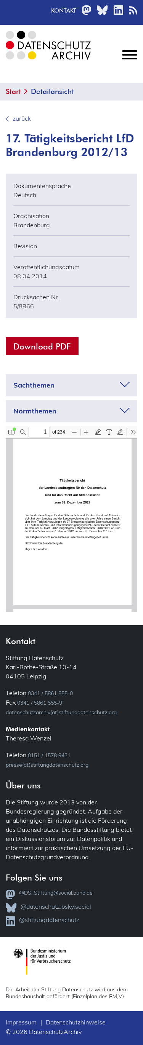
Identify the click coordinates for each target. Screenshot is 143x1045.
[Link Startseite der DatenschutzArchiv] (48, 51)
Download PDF (42, 346)
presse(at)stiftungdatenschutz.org (47, 764)
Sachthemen (34, 385)
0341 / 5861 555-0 (50, 693)
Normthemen (34, 411)
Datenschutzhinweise (76, 1022)
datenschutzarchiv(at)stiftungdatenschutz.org (61, 712)
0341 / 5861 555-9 (39, 702)
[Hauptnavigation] (129, 61)
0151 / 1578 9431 (49, 755)
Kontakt (63, 10)
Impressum (21, 1022)
